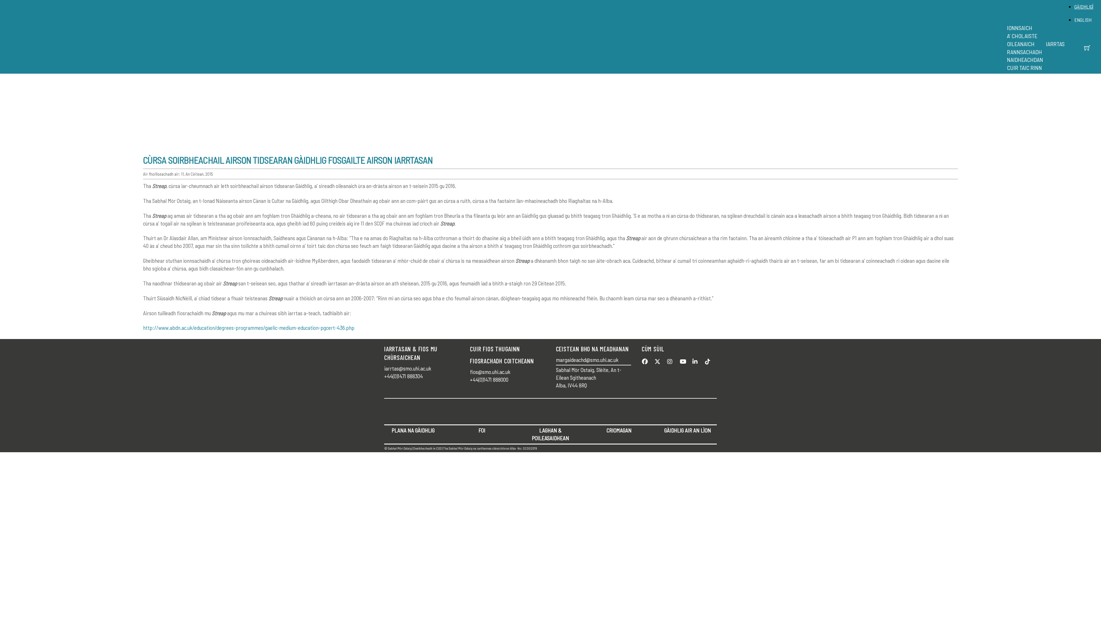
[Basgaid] (1087, 48)
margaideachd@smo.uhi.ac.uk (587, 359)
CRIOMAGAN (619, 430)
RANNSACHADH (1024, 51)
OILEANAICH (1020, 43)
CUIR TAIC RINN (1024, 67)
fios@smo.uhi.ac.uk (490, 372)
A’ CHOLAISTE (1022, 35)
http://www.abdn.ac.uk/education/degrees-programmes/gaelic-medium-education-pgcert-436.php (248, 327)
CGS (439, 448)
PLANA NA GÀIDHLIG (413, 430)
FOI (482, 430)
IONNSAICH (1019, 27)
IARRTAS (1055, 43)
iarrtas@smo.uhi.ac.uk (407, 368)
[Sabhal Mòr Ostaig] (506, 25)
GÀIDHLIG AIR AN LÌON (687, 430)
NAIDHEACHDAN (1025, 59)
